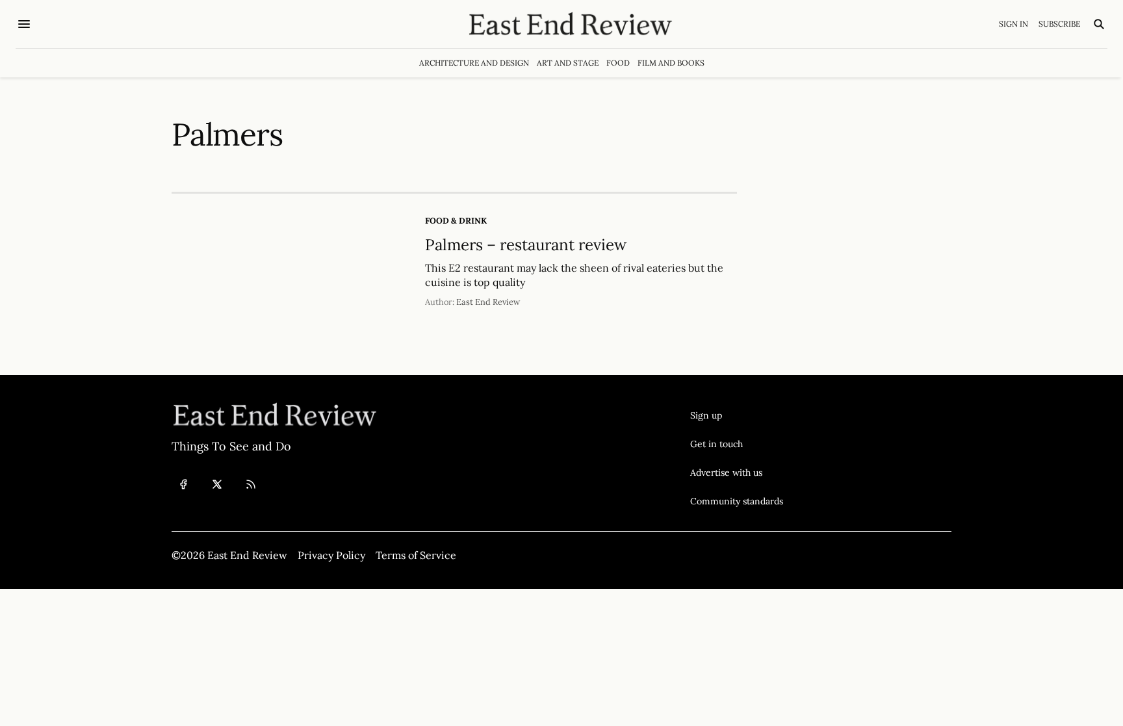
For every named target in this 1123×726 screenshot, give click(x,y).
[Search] (1099, 24)
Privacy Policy (331, 555)
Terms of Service (416, 555)
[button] (736, 415)
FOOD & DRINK (456, 220)
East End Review (488, 301)
